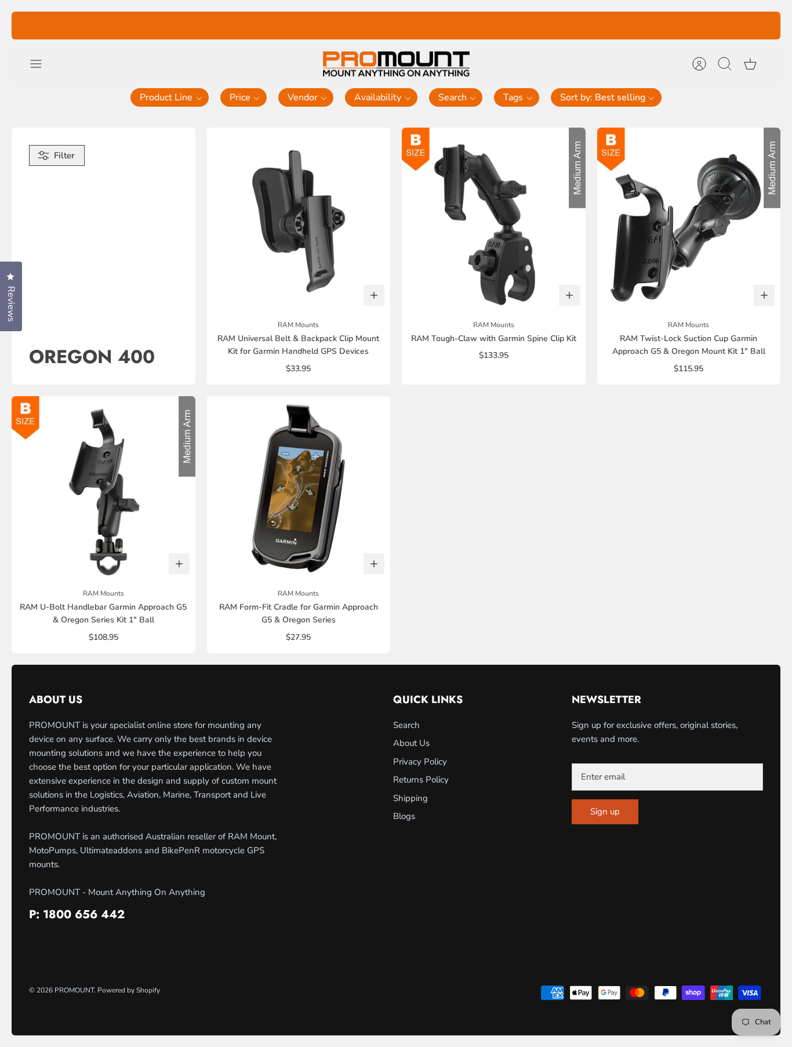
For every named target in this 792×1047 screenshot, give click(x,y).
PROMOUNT (74, 990)
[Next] (562, 25)
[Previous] (230, 25)
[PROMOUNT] (396, 64)
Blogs (404, 816)
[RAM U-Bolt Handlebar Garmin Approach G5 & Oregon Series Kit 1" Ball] (103, 488)
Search (406, 725)
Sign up (605, 811)
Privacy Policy (420, 761)
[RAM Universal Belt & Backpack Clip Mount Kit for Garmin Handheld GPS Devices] (299, 219)
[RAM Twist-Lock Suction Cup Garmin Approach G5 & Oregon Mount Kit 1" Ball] (689, 219)
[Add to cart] (374, 295)
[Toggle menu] (42, 64)
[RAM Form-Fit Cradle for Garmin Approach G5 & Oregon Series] (299, 488)
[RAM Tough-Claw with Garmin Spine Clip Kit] (494, 219)
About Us (411, 743)
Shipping (410, 798)
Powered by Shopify (128, 990)
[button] (170, 97)
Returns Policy (421, 779)
